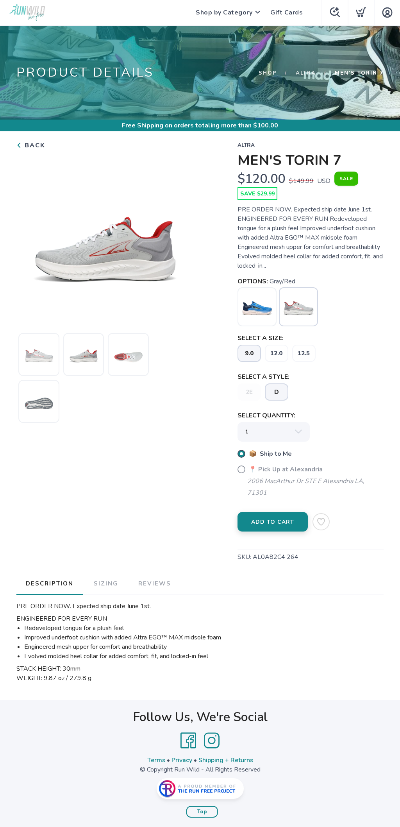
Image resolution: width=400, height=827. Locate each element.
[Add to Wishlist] (321, 521)
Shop (268, 73)
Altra (306, 73)
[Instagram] (211, 740)
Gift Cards (286, 12)
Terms (156, 760)
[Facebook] (188, 740)
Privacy (181, 760)
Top (202, 811)
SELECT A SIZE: (261, 338)
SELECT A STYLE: (263, 376)
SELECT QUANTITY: (266, 415)
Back (33, 145)
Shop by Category (224, 12)
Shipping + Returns (225, 760)
